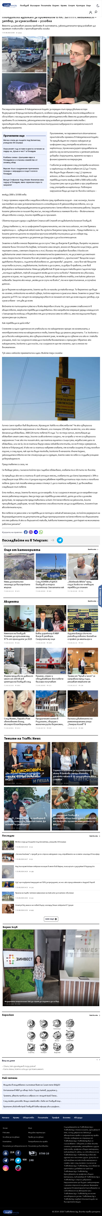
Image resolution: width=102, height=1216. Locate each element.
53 (32, 859)
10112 (20, 828)
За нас (5, 1128)
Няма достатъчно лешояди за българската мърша (17, 584)
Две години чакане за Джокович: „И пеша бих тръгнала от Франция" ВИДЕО (24, 776)
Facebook (26, 532)
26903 (18, 686)
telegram (36, 532)
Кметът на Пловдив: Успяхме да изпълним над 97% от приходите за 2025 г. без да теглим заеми (18, 636)
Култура (80, 5)
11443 (20, 783)
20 (32, 847)
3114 (81, 643)
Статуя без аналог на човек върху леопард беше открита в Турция (44, 905)
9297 (67, 783)
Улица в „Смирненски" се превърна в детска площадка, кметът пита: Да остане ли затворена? (25, 821)
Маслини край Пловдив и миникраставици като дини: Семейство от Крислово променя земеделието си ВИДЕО (75, 820)
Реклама (6, 1132)
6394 (49, 728)
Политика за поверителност (15, 1146)
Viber (31, 532)
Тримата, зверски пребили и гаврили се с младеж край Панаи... (30, 1095)
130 (32, 888)
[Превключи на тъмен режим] (98, 5)
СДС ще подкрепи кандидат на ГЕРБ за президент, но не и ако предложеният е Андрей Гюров (55, 882)
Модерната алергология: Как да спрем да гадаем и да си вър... (32, 1001)
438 (32, 910)
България (35, 5)
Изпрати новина (100, 596)
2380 (81, 728)
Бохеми (66, 1117)
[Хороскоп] (51, 1053)
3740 (81, 591)
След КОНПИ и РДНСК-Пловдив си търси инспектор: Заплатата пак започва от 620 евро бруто (50, 584)
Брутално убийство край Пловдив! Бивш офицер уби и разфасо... (31, 1106)
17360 (18, 1004)
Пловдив (24, 5)
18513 (18, 728)
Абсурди (78, 1117)
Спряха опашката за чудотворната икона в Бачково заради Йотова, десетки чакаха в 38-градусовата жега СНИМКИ (74, 775)
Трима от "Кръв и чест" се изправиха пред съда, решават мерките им (81, 679)
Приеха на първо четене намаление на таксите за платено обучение (44, 893)
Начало (5, 1117)
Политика (46, 5)
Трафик (55, 1117)
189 (32, 872)
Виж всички (92, 549)
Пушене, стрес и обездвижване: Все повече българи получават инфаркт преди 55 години (49, 679)
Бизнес (55, 5)
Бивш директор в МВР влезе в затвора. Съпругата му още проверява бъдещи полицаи (47, 636)
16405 (50, 643)
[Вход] (90, 13)
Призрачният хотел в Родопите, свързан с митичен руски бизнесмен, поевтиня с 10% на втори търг (49, 721)
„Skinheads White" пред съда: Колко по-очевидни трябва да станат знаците (81, 584)
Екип (30, 1128)
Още (88, 5)
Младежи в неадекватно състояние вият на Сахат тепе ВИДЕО (31, 1085)
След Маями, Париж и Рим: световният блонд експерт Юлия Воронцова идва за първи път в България (17, 721)
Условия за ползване (11, 1137)
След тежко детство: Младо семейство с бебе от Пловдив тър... (32, 1101)
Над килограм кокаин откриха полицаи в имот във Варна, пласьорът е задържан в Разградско (55, 866)
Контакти (7, 1141)
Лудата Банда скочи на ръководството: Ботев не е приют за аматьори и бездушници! (82, 636)
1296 (81, 686)
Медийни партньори (36, 1132)
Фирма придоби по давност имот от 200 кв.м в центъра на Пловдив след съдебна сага (18, 679)
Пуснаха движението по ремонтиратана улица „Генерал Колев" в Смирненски (80, 721)
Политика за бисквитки (38, 1146)
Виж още (49, 919)
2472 (18, 591)
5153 (49, 686)
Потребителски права (38, 1141)
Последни (8, 836)
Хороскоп (8, 1015)
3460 (49, 591)
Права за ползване (36, 1137)
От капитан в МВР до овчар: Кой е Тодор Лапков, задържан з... (30, 1090)
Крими (64, 5)
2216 (18, 643)
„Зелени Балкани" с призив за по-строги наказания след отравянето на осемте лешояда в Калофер (57, 854)
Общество (28, 1117)
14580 (67, 828)
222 (32, 898)
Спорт (71, 5)
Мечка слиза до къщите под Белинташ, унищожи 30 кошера (40, 842)
